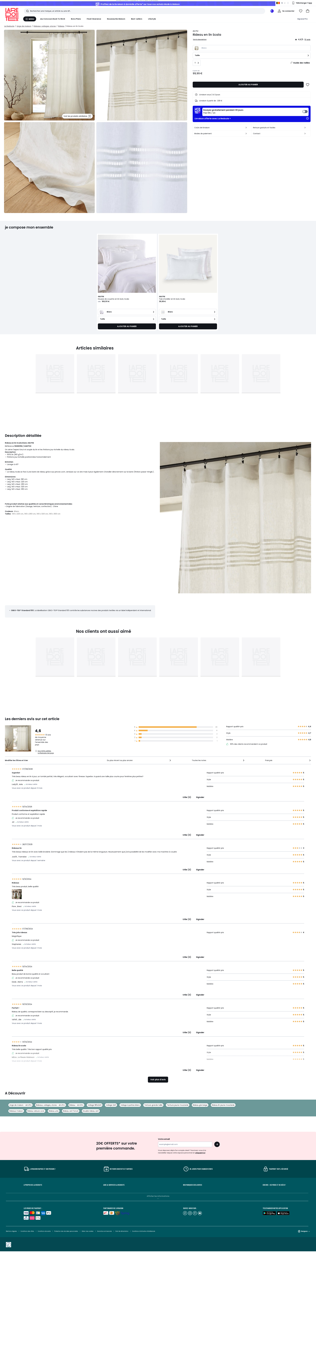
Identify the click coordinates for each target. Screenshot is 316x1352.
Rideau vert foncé (70, 1111)
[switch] (255, 112)
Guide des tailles (301, 62)
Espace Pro (302, 19)
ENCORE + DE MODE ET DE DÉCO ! (274, 1185)
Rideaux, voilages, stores (45, 26)
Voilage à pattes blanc (130, 1105)
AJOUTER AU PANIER (248, 84)
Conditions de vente (44, 1231)
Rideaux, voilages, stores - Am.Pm (50, 1105)
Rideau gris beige (200, 1105)
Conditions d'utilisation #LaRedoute (143, 1231)
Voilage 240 (111, 1105)
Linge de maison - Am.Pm (20, 1105)
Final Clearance (94, 19)
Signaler (200, 797)
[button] (308, 11)
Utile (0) (187, 797)
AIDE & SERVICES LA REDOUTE (114, 1185)
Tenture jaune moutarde (177, 1105)
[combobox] (139, 760)
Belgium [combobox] (304, 1231)
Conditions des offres (27, 1231)
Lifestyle (152, 19)
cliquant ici (200, 1153)
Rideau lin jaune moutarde (223, 1105)
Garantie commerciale (104, 1231)
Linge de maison (24, 26)
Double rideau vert (91, 1111)
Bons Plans (76, 19)
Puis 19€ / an (223, 111)
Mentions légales (11, 1231)
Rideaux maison (16, 1111)
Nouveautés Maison (116, 19)
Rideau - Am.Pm (76, 1105)
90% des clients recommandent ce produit (248, 744)
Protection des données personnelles (66, 1231)
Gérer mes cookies (88, 1231)
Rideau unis (54, 1111)
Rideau (61, 26)
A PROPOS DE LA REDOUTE (33, 1185)
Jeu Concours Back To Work (52, 19)
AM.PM (195, 31)
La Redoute (9, 26)
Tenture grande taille (153, 1105)
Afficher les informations (158, 1196)
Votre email (164, 1139)
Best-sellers (136, 19)
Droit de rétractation (122, 1231)
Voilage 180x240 (94, 1105)
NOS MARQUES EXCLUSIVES (192, 1185)
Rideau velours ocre (35, 1111)
